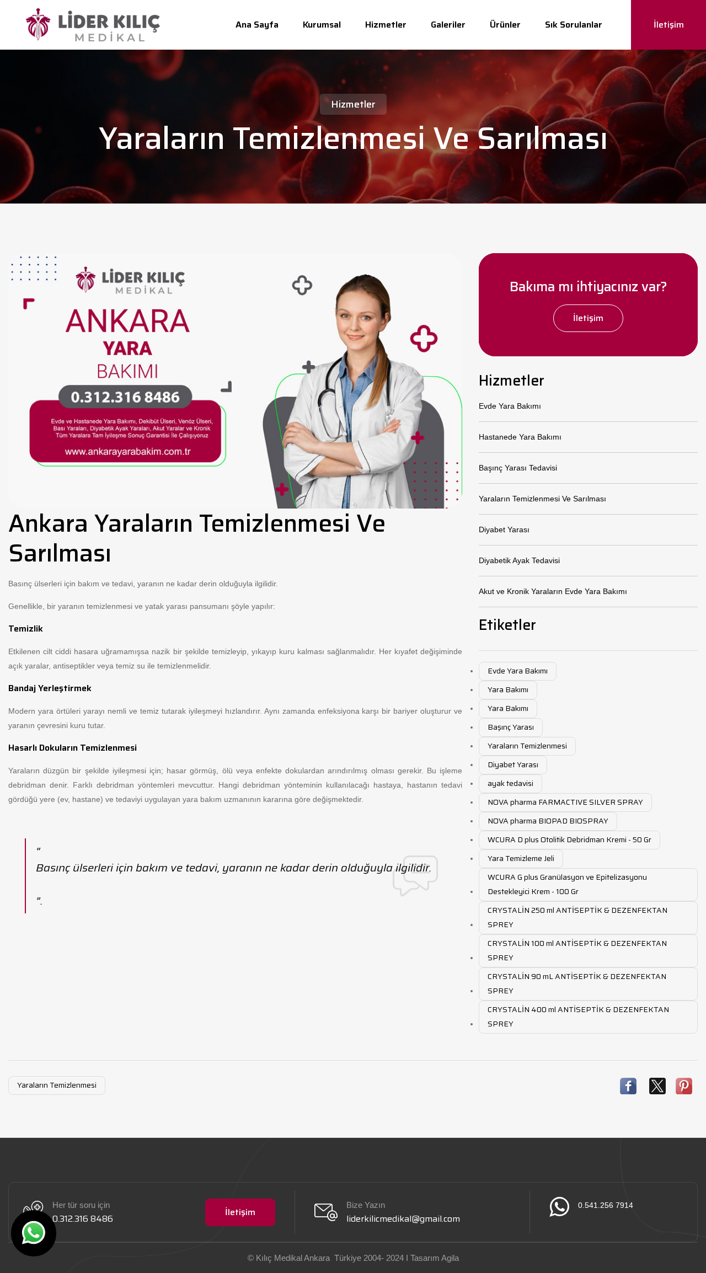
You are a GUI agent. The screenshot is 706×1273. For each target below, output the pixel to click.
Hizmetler (386, 24)
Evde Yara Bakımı (510, 406)
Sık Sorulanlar (573, 24)
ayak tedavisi (510, 783)
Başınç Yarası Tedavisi (518, 467)
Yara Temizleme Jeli (521, 858)
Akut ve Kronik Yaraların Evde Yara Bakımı (553, 591)
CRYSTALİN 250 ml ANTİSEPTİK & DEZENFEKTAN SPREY (577, 917)
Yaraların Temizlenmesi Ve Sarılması (542, 498)
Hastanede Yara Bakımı (520, 436)
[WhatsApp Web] (33, 1233)
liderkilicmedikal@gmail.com (403, 1219)
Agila (450, 1258)
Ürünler (505, 24)
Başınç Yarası (511, 727)
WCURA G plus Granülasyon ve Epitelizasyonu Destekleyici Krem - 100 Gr (567, 884)
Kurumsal (322, 24)
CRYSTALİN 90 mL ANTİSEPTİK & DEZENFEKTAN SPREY (577, 983)
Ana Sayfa (257, 24)
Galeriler (448, 24)
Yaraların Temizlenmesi (527, 746)
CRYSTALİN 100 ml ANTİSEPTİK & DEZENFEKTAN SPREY (577, 950)
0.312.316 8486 (82, 1219)
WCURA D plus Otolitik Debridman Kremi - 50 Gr (569, 839)
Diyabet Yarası (504, 529)
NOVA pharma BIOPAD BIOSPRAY (548, 821)
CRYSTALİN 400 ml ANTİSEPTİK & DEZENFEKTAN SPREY (578, 1016)
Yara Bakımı (508, 689)
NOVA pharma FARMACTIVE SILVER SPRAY (565, 802)
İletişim (669, 24)
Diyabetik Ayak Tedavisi (519, 560)
